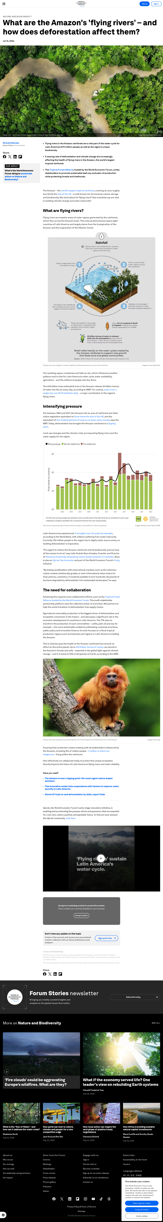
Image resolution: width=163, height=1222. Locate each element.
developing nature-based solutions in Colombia (90, 557)
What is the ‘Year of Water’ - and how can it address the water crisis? (21, 1128)
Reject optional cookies (141, 1203)
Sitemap (81, 1211)
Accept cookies (81, 915)
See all (156, 1023)
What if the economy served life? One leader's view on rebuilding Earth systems (120, 1082)
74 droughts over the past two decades (93, 533)
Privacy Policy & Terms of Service (81, 1207)
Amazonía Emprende (55, 557)
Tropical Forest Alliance (61, 169)
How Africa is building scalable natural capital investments (139, 1128)
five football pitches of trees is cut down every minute (83, 420)
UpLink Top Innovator (63, 560)
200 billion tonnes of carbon (89, 647)
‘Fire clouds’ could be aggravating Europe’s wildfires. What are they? (36, 1082)
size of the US (64, 194)
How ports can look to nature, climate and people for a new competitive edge (58, 1129)
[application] (101, 858)
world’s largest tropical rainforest (77, 190)
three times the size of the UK (89, 416)
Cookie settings (142, 1216)
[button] (101, 858)
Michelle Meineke (11, 143)
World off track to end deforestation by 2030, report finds (75, 794)
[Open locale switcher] (3, 1215)
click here (70, 818)
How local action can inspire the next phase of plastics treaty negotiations (99, 1129)
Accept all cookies (142, 1210)
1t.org (117, 560)
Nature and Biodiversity (17, 16)
